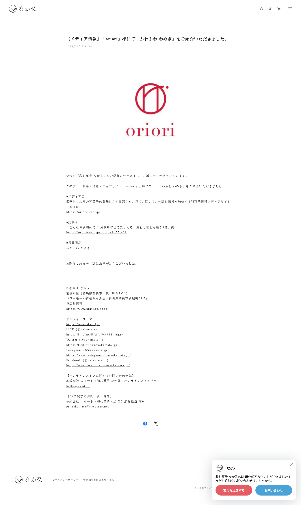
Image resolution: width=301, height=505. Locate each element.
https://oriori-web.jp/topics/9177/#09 (96, 232)
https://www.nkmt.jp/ (83, 324)
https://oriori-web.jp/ (83, 212)
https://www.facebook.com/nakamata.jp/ (98, 365)
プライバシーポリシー (65, 480)
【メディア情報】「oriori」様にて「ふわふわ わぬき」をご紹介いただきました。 (147, 39)
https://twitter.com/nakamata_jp (92, 344)
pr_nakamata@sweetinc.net (87, 406)
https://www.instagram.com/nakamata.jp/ (98, 355)
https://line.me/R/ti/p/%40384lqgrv (94, 334)
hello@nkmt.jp (78, 386)
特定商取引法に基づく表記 (99, 480)
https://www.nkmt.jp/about (87, 308)
